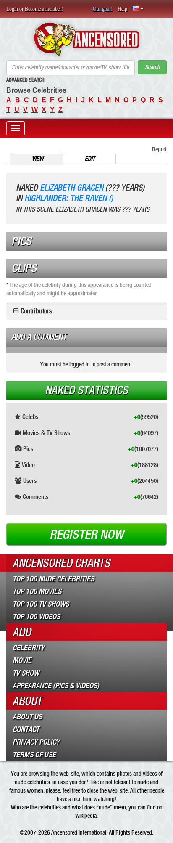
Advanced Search (25, 80)
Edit (90, 158)
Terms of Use (34, 754)
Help (122, 9)
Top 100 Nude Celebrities (53, 578)
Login (12, 9)
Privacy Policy (36, 742)
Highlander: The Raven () (68, 198)
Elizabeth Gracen (71, 188)
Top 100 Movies (37, 591)
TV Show (26, 673)
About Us (27, 716)
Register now (86, 535)
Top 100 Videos (36, 616)
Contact (26, 729)
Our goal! (102, 9)
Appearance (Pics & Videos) (56, 685)
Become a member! (44, 9)
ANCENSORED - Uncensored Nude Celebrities (86, 39)
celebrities (49, 807)
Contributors (36, 311)
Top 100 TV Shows (41, 604)
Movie (22, 660)
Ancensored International (78, 832)
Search (152, 67)
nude (104, 807)
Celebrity (29, 647)
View (37, 158)
